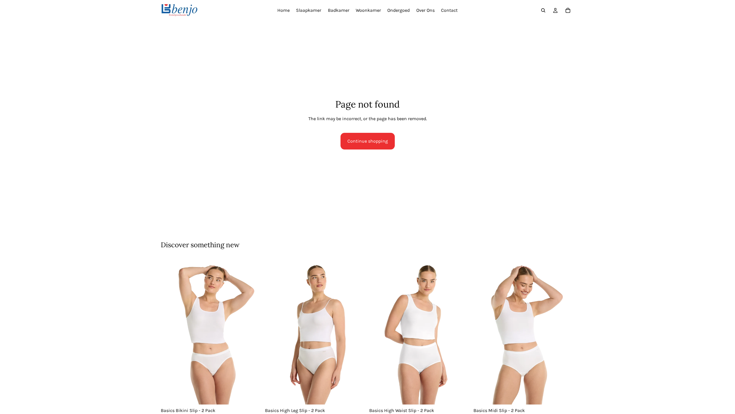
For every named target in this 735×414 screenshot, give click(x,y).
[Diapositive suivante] (253, 331)
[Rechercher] (543, 10)
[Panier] (568, 10)
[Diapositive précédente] (169, 331)
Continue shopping (367, 141)
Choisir (257, 395)
